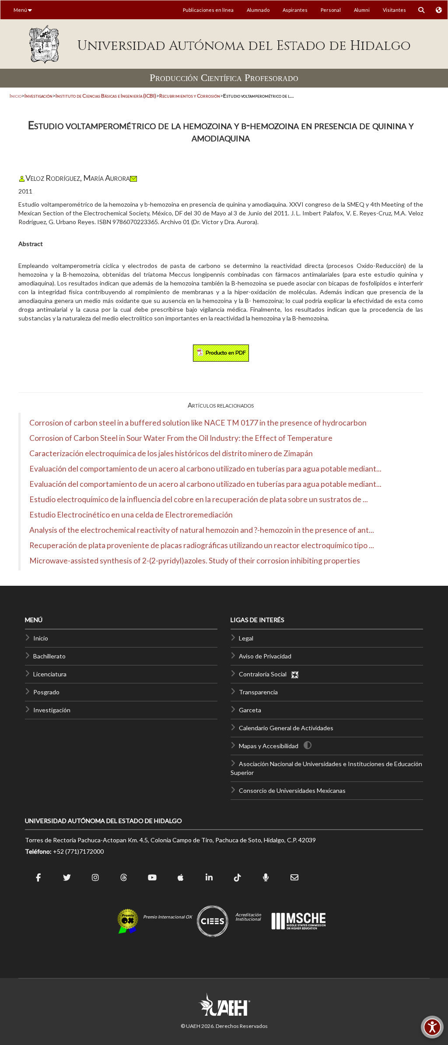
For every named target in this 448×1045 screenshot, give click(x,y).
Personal (331, 10)
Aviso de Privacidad (265, 656)
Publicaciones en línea (208, 10)
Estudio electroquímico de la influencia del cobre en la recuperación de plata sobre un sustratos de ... (198, 499)
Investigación (51, 710)
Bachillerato (49, 656)
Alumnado (258, 10)
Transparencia (258, 692)
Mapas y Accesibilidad (268, 745)
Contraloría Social (264, 674)
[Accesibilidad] (432, 1027)
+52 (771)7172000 (78, 851)
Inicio (15, 95)
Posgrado (46, 692)
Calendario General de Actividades (286, 728)
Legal (246, 638)
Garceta (250, 710)
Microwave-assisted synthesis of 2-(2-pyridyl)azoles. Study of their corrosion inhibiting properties (194, 560)
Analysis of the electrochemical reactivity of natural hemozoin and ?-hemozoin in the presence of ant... (201, 530)
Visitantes (394, 10)
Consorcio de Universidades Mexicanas (292, 790)
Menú (21, 10)
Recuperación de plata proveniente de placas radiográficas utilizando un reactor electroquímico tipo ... (201, 545)
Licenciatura (49, 674)
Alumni (362, 10)
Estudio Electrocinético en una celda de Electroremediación (131, 514)
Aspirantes (295, 10)
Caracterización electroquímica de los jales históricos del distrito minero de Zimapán (171, 453)
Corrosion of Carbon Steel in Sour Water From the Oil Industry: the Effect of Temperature (180, 438)
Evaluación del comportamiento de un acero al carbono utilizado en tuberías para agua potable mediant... (205, 468)
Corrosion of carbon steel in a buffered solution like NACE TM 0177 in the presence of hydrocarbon (198, 422)
